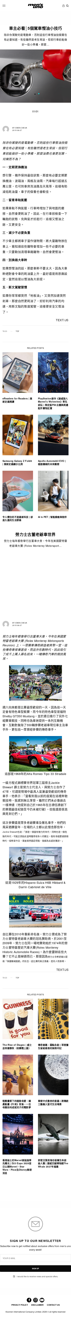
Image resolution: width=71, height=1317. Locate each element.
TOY (17, 331)
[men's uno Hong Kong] (35, 5)
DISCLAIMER (37, 1304)
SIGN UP (35, 1268)
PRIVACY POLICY (19, 1304)
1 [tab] (39, 94)
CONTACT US (53, 1304)
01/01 (35, 111)
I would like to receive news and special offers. (37, 1276)
